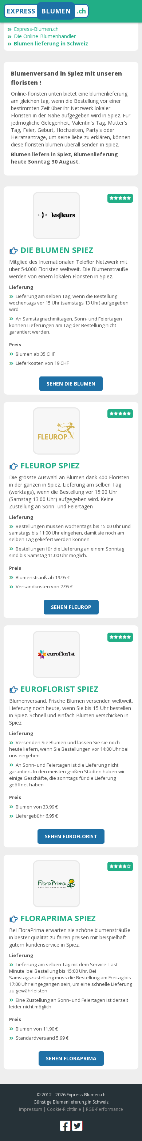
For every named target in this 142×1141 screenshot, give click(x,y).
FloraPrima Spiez (58, 917)
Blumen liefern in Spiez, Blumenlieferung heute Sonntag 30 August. (64, 158)
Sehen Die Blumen (71, 383)
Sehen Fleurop (71, 607)
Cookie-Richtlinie (64, 1109)
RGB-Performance (104, 1109)
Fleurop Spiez (50, 465)
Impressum (30, 1109)
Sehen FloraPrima (71, 1058)
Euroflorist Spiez (59, 688)
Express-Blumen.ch (36, 28)
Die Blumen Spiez (56, 249)
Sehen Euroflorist (71, 836)
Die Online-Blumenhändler (45, 36)
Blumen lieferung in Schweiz (51, 43)
